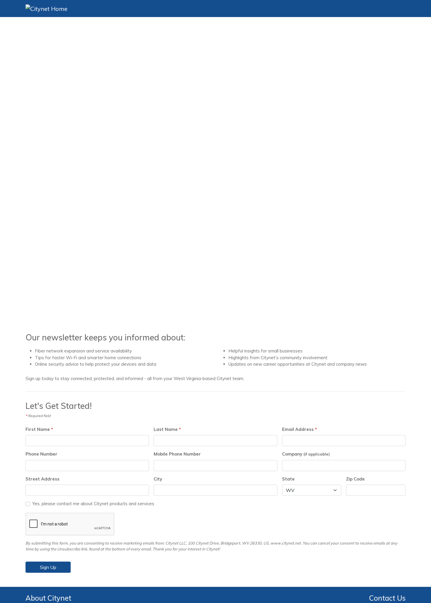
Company (306, 454)
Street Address (43, 479)
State (288, 479)
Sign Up (48, 567)
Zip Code (355, 479)
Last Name (167, 429)
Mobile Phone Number (177, 454)
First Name (39, 429)
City (158, 479)
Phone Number (41, 454)
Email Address (299, 429)
